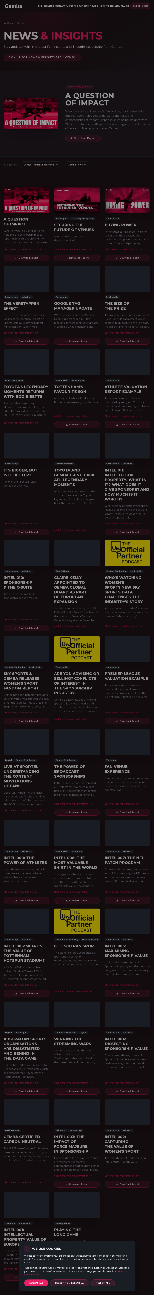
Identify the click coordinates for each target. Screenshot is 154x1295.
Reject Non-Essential (69, 1283)
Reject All (103, 1283)
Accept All (36, 1283)
